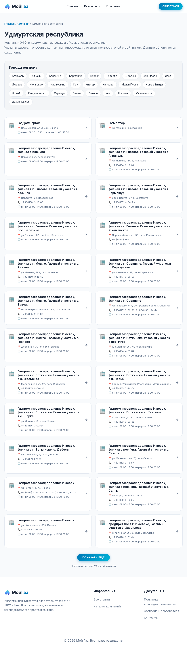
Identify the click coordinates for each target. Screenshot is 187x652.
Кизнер (90, 84)
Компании (113, 6)
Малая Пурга (130, 84)
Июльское (36, 84)
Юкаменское (144, 93)
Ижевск (17, 84)
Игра (168, 75)
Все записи (92, 6)
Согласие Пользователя (161, 611)
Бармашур (76, 75)
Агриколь (18, 75)
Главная (72, 6)
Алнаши (36, 75)
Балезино (55, 75)
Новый (16, 93)
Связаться (170, 6)
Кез (75, 84)
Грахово (112, 75)
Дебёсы (130, 75)
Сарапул (59, 93)
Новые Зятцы (154, 84)
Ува (108, 93)
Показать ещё (93, 557)
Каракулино (58, 84)
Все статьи (102, 599)
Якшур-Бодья (20, 101)
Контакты (151, 618)
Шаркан (123, 93)
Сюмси (93, 93)
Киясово (108, 84)
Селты (77, 93)
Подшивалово (37, 93)
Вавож (94, 75)
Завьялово (150, 75)
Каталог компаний (107, 606)
